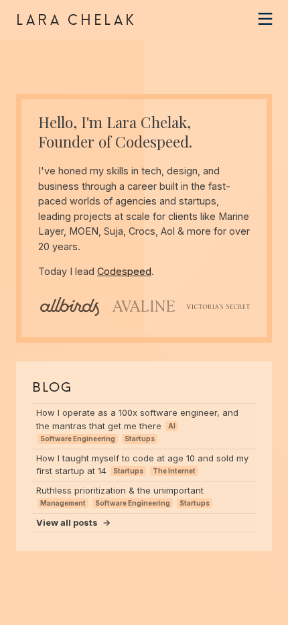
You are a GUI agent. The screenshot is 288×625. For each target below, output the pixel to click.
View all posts (73, 522)
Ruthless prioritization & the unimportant (123, 496)
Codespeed (152, 141)
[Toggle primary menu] (265, 19)
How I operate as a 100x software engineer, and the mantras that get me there (137, 425)
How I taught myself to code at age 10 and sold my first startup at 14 (142, 465)
